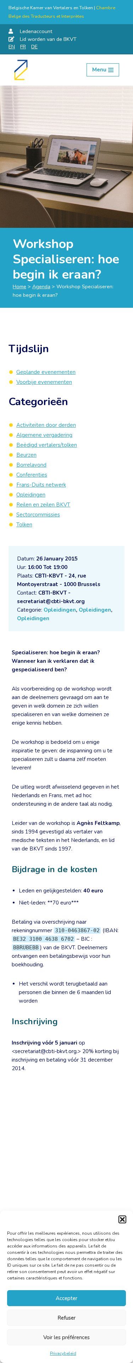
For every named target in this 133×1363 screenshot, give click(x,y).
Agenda (41, 286)
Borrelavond (31, 464)
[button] (122, 1219)
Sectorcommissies (38, 514)
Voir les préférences (66, 1337)
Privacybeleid (63, 1353)
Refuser (66, 1317)
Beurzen (26, 454)
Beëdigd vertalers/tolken (46, 445)
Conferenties (31, 474)
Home (19, 286)
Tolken (24, 524)
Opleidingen (60, 609)
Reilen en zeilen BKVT (43, 504)
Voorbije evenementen (44, 382)
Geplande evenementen (46, 372)
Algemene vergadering (44, 435)
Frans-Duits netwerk (41, 484)
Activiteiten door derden (46, 425)
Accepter (66, 1298)
